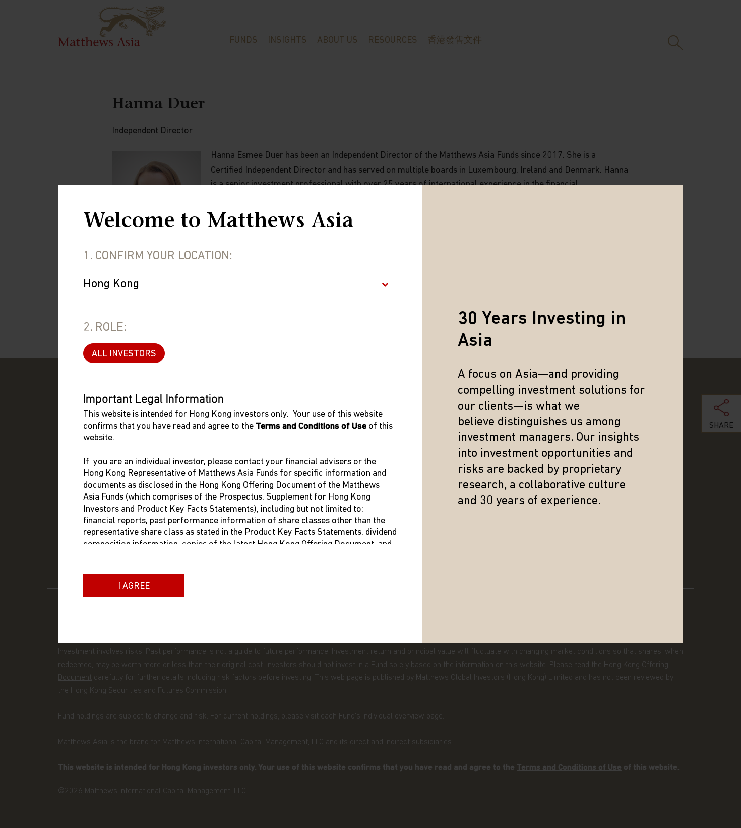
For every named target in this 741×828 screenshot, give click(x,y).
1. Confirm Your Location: (157, 256)
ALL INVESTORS (124, 354)
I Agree (134, 586)
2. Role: (105, 328)
